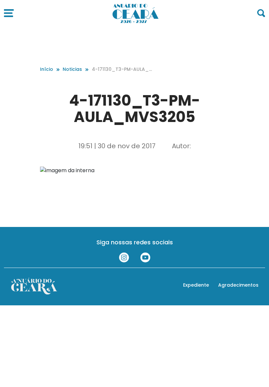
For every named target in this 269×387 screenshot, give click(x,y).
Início (46, 69)
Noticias (72, 69)
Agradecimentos (238, 285)
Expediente (196, 285)
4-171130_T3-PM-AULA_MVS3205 (122, 69)
